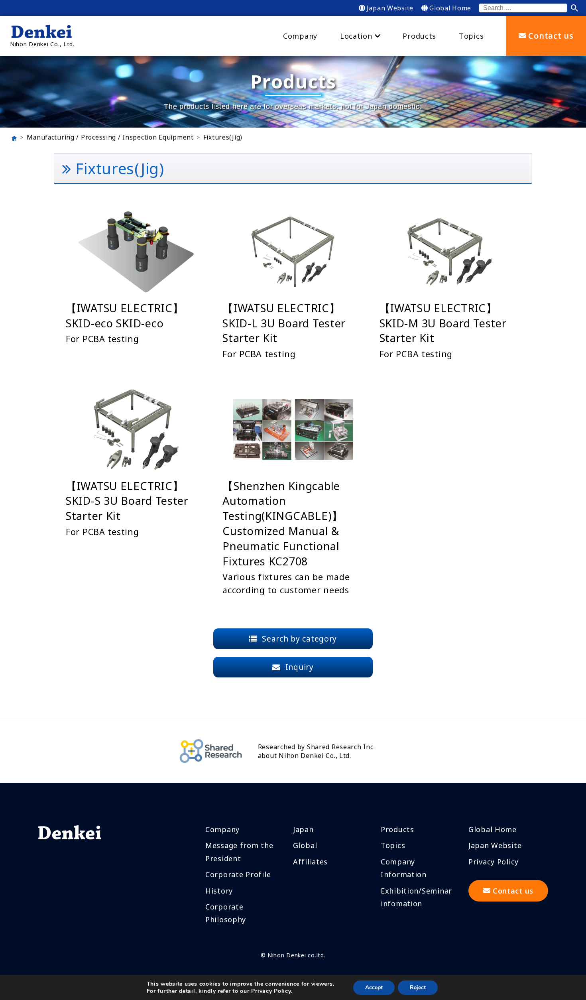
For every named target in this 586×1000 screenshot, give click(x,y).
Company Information (404, 868)
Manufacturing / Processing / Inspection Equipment (110, 137)
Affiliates (310, 861)
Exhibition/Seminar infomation (416, 897)
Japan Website (390, 8)
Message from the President (239, 852)
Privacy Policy (493, 861)
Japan (303, 829)
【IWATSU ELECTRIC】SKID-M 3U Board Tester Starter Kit (443, 323)
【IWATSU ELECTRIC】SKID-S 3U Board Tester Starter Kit (127, 501)
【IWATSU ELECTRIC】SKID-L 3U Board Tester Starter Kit (284, 323)
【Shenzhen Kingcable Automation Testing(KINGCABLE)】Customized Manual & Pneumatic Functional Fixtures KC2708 (282, 523)
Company (222, 829)
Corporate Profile (238, 874)
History (219, 891)
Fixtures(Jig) (222, 137)
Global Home (450, 8)
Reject (418, 987)
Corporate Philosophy (225, 913)
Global (305, 845)
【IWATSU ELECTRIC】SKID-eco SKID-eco (124, 316)
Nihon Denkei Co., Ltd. (42, 44)
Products (397, 829)
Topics (393, 845)
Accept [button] (374, 987)
